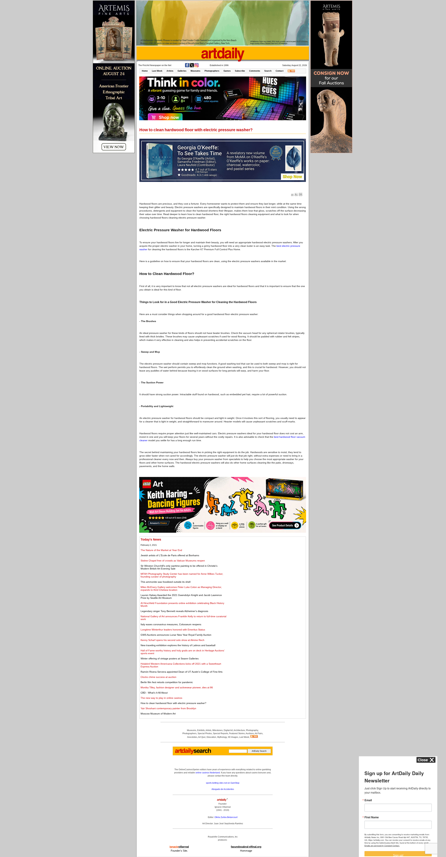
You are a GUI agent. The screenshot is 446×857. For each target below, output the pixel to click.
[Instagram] (196, 66)
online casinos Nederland (207, 772)
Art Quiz (202, 737)
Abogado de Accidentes (223, 789)
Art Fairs (259, 733)
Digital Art (228, 730)
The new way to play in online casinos (161, 698)
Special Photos (205, 733)
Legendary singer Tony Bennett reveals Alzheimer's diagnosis (174, 611)
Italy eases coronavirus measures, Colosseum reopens (171, 624)
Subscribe (240, 71)
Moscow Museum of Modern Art (158, 713)
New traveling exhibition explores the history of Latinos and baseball (178, 645)
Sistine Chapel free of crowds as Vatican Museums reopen (173, 560)
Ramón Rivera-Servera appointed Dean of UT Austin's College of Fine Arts (181, 671)
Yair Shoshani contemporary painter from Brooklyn (168, 708)
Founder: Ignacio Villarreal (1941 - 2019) (223, 807)
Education (211, 737)
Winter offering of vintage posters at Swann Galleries (170, 658)
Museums (195, 71)
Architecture (239, 730)
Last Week (157, 71)
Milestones (217, 730)
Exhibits (201, 730)
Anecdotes (192, 737)
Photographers (212, 71)
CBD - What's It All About (154, 692)
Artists (170, 71)
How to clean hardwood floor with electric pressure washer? (173, 703)
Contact (279, 71)
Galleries (182, 71)
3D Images (233, 737)
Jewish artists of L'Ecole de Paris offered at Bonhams (170, 555)
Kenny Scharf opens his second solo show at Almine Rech (172, 640)
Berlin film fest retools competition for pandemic (167, 682)
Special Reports (220, 733)
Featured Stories (237, 733)
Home (145, 71)
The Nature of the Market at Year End (161, 550)
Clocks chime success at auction (158, 677)
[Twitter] (192, 66)
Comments (254, 71)
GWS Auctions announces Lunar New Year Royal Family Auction (176, 634)
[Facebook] (187, 66)
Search (267, 71)
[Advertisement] (266, 562)
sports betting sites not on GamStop (222, 783)
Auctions (250, 733)
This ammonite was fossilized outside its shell (165, 581)
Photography (252, 730)
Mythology (222, 737)
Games (227, 71)
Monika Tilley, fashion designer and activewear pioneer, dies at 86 (177, 687)
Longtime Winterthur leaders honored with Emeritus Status (173, 629)
